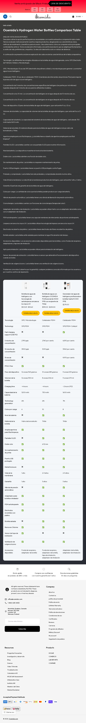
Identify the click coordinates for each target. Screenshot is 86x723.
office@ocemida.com (15, 599)
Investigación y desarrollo (16, 656)
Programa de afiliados (56, 629)
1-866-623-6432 (13, 603)
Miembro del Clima (13, 687)
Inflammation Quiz (13, 680)
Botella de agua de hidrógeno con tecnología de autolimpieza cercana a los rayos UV (30, 299)
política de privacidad (56, 599)
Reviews (51, 622)
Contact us (52, 595)
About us (52, 592)
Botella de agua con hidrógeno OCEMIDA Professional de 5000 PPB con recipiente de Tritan (50, 299)
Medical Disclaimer (13, 690)
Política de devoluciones (57, 612)
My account (52, 636)
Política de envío (54, 602)
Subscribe (22, 629)
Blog (8, 660)
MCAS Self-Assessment (15, 677)
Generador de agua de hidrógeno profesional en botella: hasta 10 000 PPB (72, 297)
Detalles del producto (31, 313)
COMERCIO (52, 656)
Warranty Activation (55, 609)
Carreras (52, 626)
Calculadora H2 (12, 673)
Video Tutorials (12, 666)
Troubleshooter (12, 670)
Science (9, 663)
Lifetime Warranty (55, 606)
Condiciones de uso (55, 616)
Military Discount (54, 632)
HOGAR (51, 653)
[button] (5, 16)
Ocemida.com (13, 719)
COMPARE (52, 663)
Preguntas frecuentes (14, 653)
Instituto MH (11, 683)
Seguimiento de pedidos (57, 639)
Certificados (53, 619)
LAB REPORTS (53, 660)
